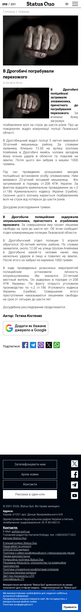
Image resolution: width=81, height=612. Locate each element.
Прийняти (70, 607)
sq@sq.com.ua (21, 531)
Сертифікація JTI (13, 579)
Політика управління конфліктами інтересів (31, 569)
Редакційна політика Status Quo (23, 559)
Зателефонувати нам (30, 464)
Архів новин (30, 474)
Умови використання (16, 556)
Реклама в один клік (30, 494)
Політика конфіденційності (18, 604)
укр (4, 4)
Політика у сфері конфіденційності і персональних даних (39, 552)
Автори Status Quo (15, 538)
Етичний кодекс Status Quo (20, 543)
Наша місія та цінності (17, 546)
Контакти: (10, 527)
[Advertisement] (40, 394)
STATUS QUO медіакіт (16, 549)
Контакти (30, 484)
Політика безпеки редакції (19, 572)
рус (13, 4)
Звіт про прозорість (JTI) (18, 575)
